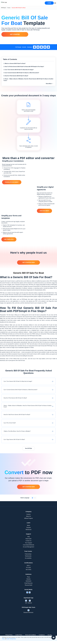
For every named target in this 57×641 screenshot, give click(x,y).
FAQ (28, 536)
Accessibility (28, 558)
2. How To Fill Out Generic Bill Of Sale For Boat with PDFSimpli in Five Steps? (24, 66)
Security (50, 634)
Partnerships (28, 554)
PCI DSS (28, 567)
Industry (28, 579)
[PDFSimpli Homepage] (8, 3)
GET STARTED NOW (28, 262)
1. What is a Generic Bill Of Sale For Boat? (15, 63)
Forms (8, 7)
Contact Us (28, 540)
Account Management (28, 546)
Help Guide (28, 538)
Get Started (15, 34)
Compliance (42, 634)
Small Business (28, 583)
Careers (28, 514)
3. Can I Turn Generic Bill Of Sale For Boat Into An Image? (19, 69)
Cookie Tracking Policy (11, 638)
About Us (28, 516)
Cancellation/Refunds (28, 544)
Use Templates (9, 239)
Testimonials (28, 556)
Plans (28, 577)
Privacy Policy (9, 634)
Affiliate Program (28, 518)
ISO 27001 (28, 569)
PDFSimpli (3, 7)
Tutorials (28, 527)
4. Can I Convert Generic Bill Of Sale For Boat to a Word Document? (21, 72)
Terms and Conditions (30, 634)
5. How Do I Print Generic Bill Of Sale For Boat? (16, 75)
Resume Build (28, 585)
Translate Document (12, 182)
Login (49, 3)
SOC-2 (28, 565)
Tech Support (28, 542)
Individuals (28, 581)
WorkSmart (28, 529)
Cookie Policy (18, 634)
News (28, 525)
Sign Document (44, 210)
